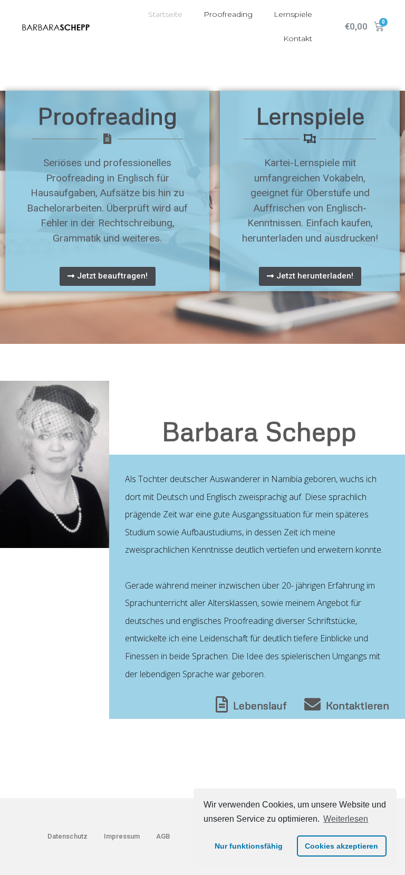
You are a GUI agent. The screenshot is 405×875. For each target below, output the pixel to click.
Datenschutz (67, 836)
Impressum (122, 836)
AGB (163, 836)
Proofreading (228, 14)
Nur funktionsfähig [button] (249, 846)
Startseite (165, 14)
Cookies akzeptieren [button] (341, 846)
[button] (108, 276)
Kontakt (297, 38)
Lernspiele (293, 14)
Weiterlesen (345, 818)
